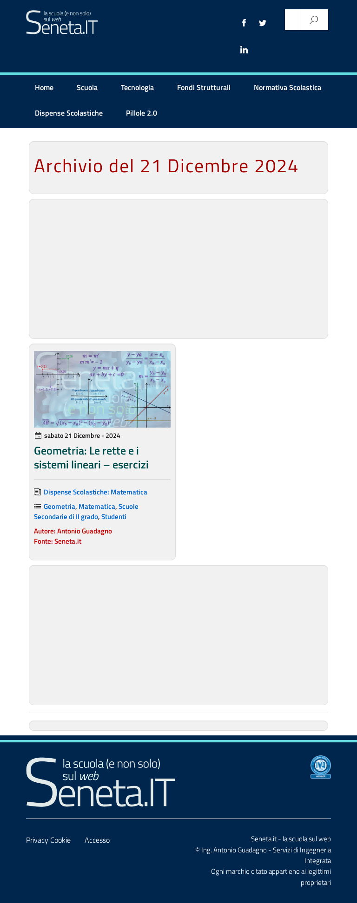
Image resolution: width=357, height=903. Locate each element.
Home (44, 87)
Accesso (97, 839)
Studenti (113, 516)
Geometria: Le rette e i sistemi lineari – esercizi (91, 457)
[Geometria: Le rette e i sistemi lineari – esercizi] (102, 389)
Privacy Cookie (48, 839)
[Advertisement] (178, 269)
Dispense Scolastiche (69, 112)
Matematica (97, 506)
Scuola (87, 87)
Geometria (59, 506)
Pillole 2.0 (141, 112)
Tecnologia (137, 87)
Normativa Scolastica (287, 87)
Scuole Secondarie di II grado (86, 511)
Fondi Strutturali (204, 87)
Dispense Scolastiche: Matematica (95, 492)
